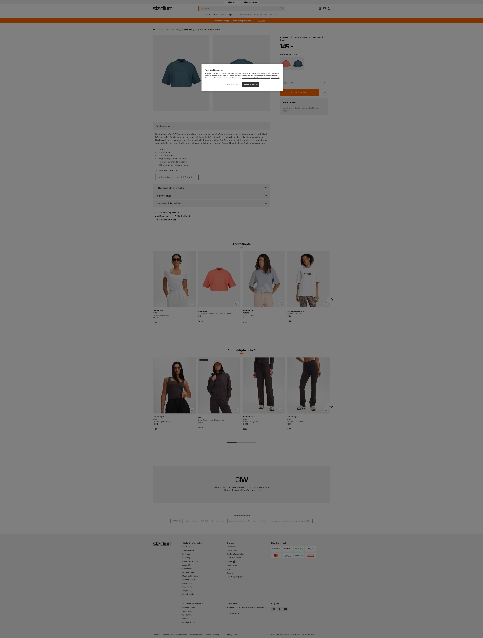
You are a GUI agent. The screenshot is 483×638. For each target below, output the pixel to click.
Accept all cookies (251, 84)
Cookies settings (232, 84)
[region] (242, 77)
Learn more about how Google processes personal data (260, 78)
